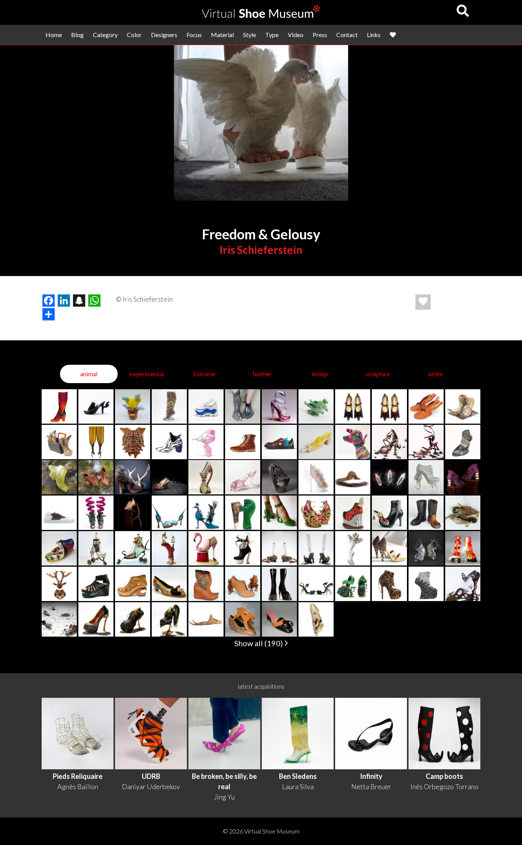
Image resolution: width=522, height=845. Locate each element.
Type (272, 34)
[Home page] (261, 15)
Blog (77, 34)
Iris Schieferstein (261, 249)
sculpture (377, 373)
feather (262, 373)
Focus (194, 34)
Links (374, 34)
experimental (147, 373)
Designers (164, 34)
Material (222, 34)
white (435, 373)
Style (249, 34)
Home (53, 34)
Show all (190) (259, 643)
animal (88, 373)
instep (320, 373)
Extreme (204, 373)
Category (105, 34)
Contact (347, 34)
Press (320, 34)
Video (295, 34)
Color (134, 34)
